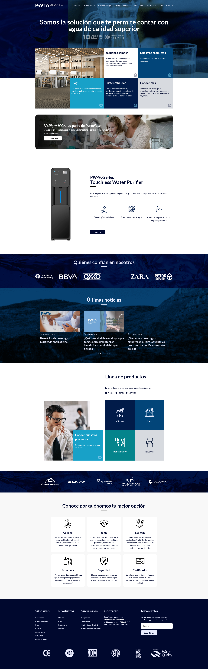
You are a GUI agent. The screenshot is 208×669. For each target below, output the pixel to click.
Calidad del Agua (105, 5)
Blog (118, 5)
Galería (126, 5)
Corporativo (86, 618)
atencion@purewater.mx (114, 620)
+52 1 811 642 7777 (122, 622)
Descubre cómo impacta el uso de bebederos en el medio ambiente (148, 340)
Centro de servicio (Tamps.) (91, 629)
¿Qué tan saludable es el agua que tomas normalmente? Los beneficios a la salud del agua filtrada (60, 343)
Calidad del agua (41, 621)
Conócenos (39, 618)
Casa (60, 621)
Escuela (61, 629)
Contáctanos (138, 5)
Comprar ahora (166, 5)
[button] (36, 329)
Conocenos (75, 5)
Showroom (85, 621)
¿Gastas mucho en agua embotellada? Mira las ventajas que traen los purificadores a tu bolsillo (102, 343)
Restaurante (62, 625)
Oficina (61, 618)
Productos (88, 5)
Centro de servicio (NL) (89, 625)
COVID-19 (151, 5)
